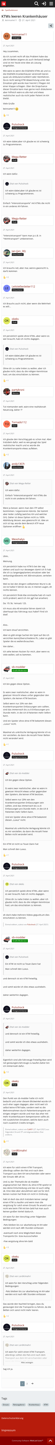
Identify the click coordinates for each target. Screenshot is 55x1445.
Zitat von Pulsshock (19, 183)
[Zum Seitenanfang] (50, 1441)
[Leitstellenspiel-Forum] (3, 4)
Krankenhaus (34, 1404)
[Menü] (51, 4)
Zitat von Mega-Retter (20, 483)
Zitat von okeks (17, 884)
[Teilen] (51, 25)
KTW (46, 1404)
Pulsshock (31, 924)
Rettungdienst (18, 1404)
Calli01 (30, 1129)
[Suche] (36, 4)
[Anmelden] (44, 3)
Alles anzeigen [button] (27, 1362)
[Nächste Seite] (32, 1383)
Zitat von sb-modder (19, 773)
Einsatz (6, 1404)
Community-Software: (27, 1440)
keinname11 (11, 20)
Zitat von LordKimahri (20, 1276)
